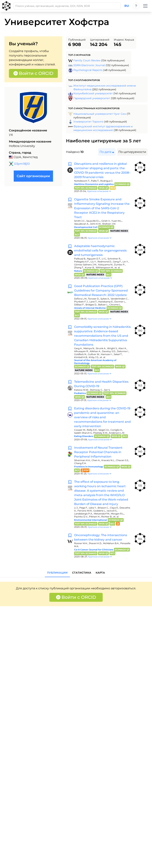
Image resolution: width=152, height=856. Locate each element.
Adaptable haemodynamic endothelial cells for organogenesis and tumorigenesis (100, 250)
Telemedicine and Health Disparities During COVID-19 (101, 384)
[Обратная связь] (136, 6)
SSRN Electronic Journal (89, 65)
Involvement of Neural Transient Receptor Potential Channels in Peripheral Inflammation (98, 452)
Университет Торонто (88, 121)
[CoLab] (6, 6)
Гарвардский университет (91, 98)
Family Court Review (86, 60)
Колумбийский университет (93, 93)
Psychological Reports (88, 70)
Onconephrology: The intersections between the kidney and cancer (100, 537)
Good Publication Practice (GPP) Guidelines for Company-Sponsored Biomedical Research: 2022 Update (101, 290)
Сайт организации (33, 176)
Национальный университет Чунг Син (99, 113)
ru (126, 6)
